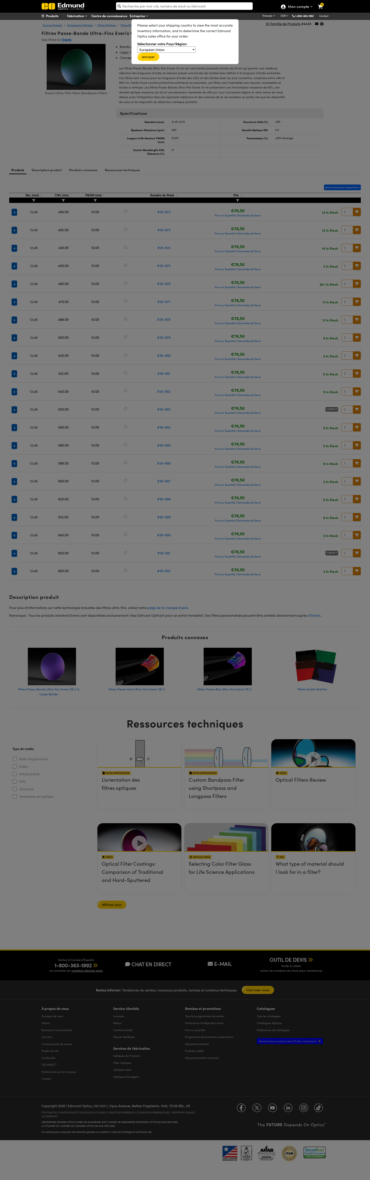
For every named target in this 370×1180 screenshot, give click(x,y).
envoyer (148, 56)
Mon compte (298, 7)
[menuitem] (58, 15)
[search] (184, 6)
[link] (323, 3)
